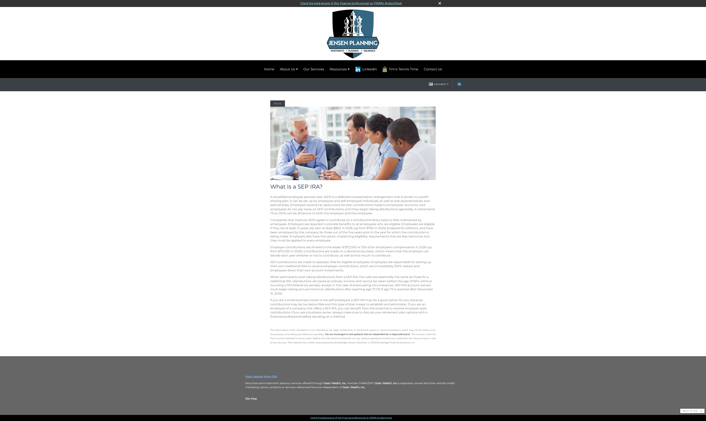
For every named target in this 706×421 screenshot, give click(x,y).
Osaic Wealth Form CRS (261, 376)
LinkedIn (369, 69)
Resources (338, 69)
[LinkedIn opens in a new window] (459, 85)
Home (269, 69)
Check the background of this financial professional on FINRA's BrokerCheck (351, 3)
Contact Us (433, 69)
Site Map (251, 398)
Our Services (313, 69)
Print (277, 103)
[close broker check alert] (439, 3)
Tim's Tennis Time (403, 69)
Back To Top (690, 410)
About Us (287, 69)
